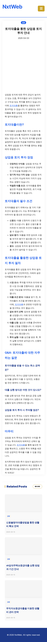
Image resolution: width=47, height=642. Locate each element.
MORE (37, 486)
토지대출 (14, 105)
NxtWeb (12, 6)
